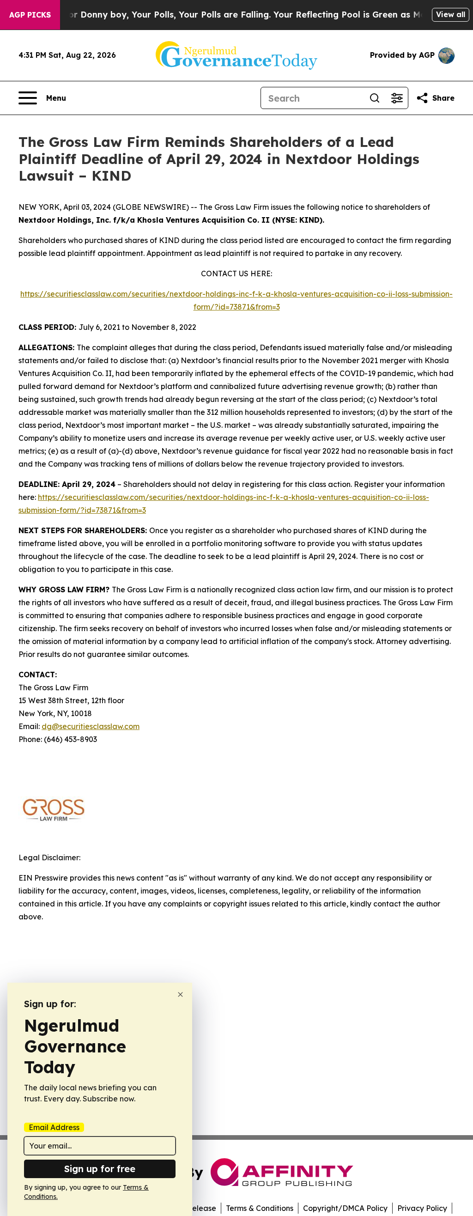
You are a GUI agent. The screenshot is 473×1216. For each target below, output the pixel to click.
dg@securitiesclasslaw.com (90, 726)
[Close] (180, 994)
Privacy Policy (422, 1208)
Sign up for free (99, 1168)
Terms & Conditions (259, 1208)
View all (450, 14)
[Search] (375, 98)
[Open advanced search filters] (397, 98)
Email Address (54, 1127)
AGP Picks (30, 14)
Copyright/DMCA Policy (345, 1208)
